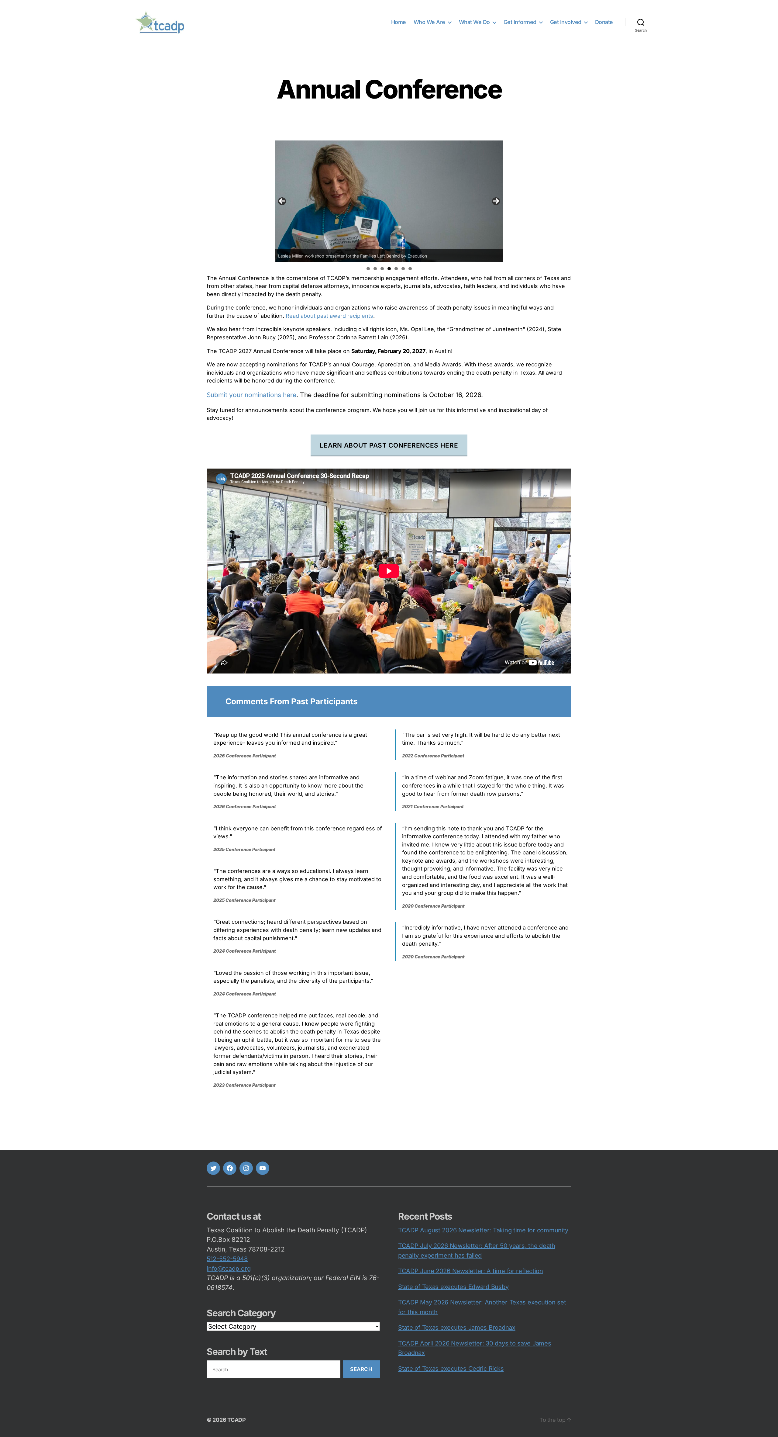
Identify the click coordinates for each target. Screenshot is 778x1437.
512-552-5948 (227, 1258)
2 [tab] (375, 268)
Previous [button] (282, 201)
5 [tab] (396, 268)
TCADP (236, 1420)
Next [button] (496, 201)
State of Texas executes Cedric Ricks (451, 1368)
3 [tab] (382, 268)
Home (398, 22)
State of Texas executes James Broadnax (456, 1327)
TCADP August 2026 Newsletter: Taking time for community (483, 1230)
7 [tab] (410, 268)
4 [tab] (389, 268)
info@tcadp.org (229, 1268)
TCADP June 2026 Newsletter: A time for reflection (470, 1271)
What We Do (474, 22)
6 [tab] (403, 268)
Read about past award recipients (329, 316)
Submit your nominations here (251, 395)
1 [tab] (368, 268)
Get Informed (520, 22)
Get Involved (565, 22)
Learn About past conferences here (389, 445)
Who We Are (429, 22)
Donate (604, 22)
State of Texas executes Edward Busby (453, 1286)
